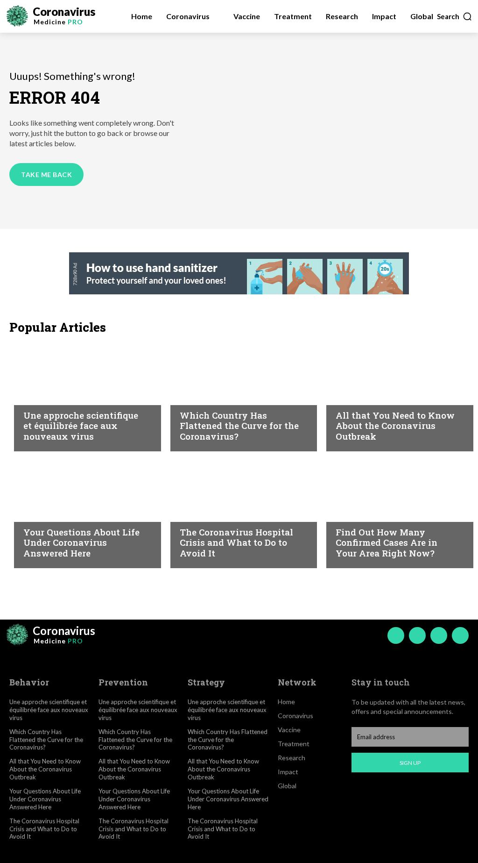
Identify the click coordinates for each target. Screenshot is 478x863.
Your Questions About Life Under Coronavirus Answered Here (81, 542)
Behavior (40, 397)
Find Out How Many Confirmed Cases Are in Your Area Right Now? (386, 542)
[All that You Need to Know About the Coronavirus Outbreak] (395, 395)
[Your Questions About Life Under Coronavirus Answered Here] (82, 512)
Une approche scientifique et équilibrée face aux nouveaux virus (80, 425)
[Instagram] (417, 635)
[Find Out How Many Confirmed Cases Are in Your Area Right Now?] (395, 512)
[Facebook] (395, 635)
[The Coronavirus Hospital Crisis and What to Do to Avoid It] (239, 512)
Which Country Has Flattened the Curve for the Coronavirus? (239, 425)
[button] (454, 16)
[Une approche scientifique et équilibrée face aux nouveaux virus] (82, 395)
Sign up (410, 762)
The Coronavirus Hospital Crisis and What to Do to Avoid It (236, 542)
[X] (438, 635)
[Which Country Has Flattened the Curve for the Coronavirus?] (239, 395)
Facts (190, 397)
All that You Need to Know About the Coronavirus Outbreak (395, 425)
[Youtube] (460, 635)
